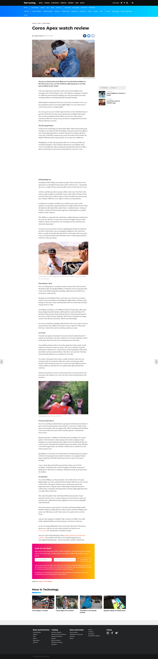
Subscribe (115, 3)
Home (34, 23)
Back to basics (55, 640)
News (41, 3)
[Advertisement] (63, 164)
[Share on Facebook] (84, 35)
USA (47, 7)
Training (71, 3)
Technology (115, 11)
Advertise (91, 633)
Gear (77, 3)
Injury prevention (56, 636)
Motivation (83, 11)
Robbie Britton (39, 36)
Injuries (95, 11)
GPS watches (48, 581)
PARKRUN (63, 3)
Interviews (55, 3)
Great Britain (35, 7)
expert (41, 581)
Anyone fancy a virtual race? (115, 610)
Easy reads (76, 7)
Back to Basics (37, 11)
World (52, 7)
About (82, 3)
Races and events (77, 630)
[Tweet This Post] (89, 35)
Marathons (74, 11)
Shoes (108, 11)
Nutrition (54, 644)
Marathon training (56, 642)
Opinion (47, 3)
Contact (90, 631)
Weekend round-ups (76, 634)
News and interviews (41, 630)
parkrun (72, 636)
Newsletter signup (94, 635)
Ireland (42, 7)
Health (90, 11)
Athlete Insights (48, 11)
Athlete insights (56, 632)
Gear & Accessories (126, 11)
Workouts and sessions (58, 634)
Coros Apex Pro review (65, 610)
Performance (66, 11)
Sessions (57, 11)
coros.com (42, 531)
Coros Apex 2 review (40, 610)
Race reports (74, 632)
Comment (68, 7)
